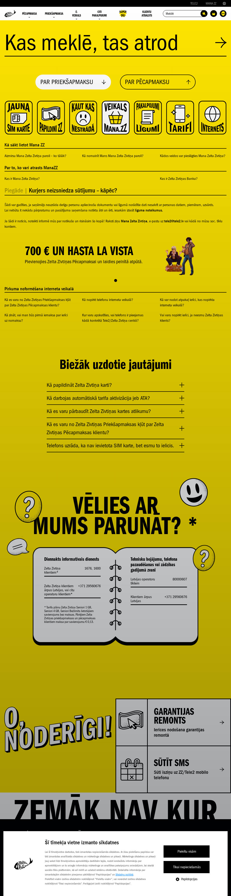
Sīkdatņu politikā (124, 874)
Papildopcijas (189, 879)
